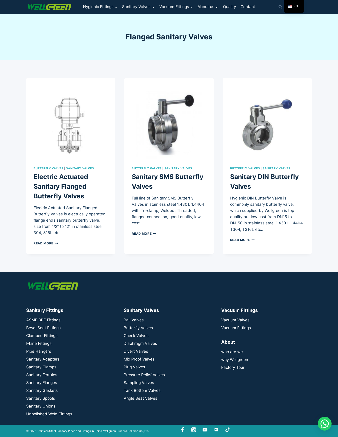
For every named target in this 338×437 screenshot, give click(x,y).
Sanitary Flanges (41, 382)
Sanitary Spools (40, 398)
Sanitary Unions (40, 406)
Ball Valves (134, 320)
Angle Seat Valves (140, 398)
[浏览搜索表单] (280, 7)
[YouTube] (205, 430)
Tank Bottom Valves (142, 390)
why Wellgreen (234, 359)
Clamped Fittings (41, 335)
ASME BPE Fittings (43, 320)
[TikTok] (227, 430)
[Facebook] (183, 430)
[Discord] (216, 430)
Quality (229, 6)
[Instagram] (194, 430)
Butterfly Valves (48, 168)
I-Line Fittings (39, 343)
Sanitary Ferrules (41, 374)
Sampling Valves (139, 382)
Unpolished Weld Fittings (49, 414)
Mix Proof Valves (139, 359)
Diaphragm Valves (140, 343)
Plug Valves (134, 367)
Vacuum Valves (235, 320)
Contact (248, 6)
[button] (325, 424)
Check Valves (136, 335)
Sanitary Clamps (41, 367)
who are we (232, 351)
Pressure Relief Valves (144, 374)
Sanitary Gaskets (42, 390)
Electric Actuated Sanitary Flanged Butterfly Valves (61, 186)
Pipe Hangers (38, 351)
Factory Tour (232, 367)
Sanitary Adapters (43, 359)
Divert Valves (136, 351)
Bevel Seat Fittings (43, 328)
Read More (46, 243)
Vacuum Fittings (236, 328)
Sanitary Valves (80, 168)
